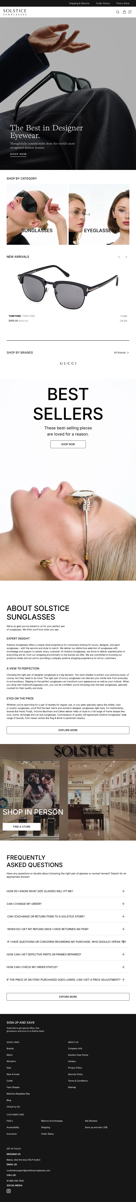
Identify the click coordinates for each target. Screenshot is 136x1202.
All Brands (120, 352)
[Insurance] (24, 1133)
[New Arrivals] (37, 1074)
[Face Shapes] (37, 1087)
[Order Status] (63, 1133)
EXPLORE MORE (68, 730)
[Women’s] (37, 1061)
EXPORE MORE (68, 996)
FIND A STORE (21, 826)
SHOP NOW (68, 444)
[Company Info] (98, 1048)
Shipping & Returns (79, 3)
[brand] (68, 363)
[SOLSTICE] (15, 12)
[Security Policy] (98, 1074)
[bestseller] (68, 480)
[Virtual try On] (37, 1106)
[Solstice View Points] (98, 1054)
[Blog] (37, 1100)
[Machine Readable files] (37, 1093)
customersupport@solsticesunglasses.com (28, 1170)
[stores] (68, 792)
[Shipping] (63, 1127)
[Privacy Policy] (98, 1067)
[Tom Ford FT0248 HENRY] (68, 287)
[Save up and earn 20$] (107, 1127)
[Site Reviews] (107, 1120)
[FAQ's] (24, 1120)
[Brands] (37, 1048)
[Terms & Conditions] (98, 1080)
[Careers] (98, 1061)
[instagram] (9, 1192)
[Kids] (37, 1067)
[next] (126, 257)
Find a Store (122, 3)
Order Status (103, 3)
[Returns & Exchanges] (63, 1120)
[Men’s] (37, 1054)
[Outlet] (37, 1080)
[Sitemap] (98, 1087)
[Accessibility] (24, 1127)
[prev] (119, 257)
